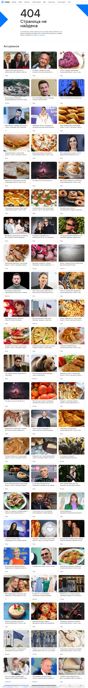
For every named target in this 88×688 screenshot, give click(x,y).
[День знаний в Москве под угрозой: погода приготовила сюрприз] (71, 478)
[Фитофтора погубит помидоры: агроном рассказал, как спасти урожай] (44, 395)
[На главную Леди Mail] (7, 2)
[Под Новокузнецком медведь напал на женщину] (44, 367)
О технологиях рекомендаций (37, 686)
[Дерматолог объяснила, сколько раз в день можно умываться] (16, 423)
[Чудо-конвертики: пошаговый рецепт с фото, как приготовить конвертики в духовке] (71, 120)
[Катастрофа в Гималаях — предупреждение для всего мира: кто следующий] (16, 92)
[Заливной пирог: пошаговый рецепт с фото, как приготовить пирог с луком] (16, 147)
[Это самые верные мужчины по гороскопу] (16, 367)
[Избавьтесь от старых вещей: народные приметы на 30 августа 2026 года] (71, 588)
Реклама (16, 686)
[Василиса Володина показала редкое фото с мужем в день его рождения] (16, 560)
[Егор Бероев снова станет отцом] (44, 560)
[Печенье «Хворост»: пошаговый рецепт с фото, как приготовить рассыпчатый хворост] (16, 450)
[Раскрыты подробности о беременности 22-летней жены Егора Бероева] (44, 230)
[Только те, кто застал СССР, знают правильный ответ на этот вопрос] (44, 643)
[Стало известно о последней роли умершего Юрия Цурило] (44, 505)
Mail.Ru (3, 686)
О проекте (25, 686)
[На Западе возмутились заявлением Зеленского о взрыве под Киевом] (16, 285)
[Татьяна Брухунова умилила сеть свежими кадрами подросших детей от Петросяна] (71, 230)
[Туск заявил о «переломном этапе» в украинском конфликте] (44, 671)
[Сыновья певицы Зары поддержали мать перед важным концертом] (16, 533)
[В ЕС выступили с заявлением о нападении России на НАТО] (16, 643)
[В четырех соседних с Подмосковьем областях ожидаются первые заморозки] (71, 450)
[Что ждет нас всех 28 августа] (16, 395)
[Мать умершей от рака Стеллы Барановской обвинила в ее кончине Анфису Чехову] (71, 147)
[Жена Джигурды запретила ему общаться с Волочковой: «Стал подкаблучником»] (16, 588)
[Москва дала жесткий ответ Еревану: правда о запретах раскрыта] (44, 312)
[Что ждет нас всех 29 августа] (44, 175)
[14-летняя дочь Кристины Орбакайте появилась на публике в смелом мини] (44, 478)
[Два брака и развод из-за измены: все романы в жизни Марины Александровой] (16, 230)
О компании (10, 686)
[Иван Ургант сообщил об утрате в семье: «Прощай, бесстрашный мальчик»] (16, 120)
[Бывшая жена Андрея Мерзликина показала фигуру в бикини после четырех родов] (71, 533)
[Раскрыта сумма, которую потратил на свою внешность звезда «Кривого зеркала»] (44, 64)
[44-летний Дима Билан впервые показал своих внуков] (44, 92)
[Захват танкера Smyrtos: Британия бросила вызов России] (71, 257)
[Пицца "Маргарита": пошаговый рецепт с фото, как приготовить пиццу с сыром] (71, 312)
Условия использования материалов (72, 686)
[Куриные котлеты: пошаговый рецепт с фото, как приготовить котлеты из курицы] (71, 367)
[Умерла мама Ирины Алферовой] (71, 92)
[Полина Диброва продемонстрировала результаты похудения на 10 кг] (71, 505)
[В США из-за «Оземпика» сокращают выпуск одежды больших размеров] (44, 588)
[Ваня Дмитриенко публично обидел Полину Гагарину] (16, 312)
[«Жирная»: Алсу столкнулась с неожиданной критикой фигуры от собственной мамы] (44, 120)
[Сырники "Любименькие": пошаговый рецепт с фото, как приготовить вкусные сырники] (71, 340)
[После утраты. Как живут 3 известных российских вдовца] (44, 423)
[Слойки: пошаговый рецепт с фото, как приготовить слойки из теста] (71, 671)
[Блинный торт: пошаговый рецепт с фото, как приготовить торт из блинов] (44, 450)
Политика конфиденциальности (54, 686)
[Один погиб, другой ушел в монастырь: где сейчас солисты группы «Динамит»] (16, 64)
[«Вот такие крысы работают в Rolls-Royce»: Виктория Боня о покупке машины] (44, 285)
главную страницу (39, 35)
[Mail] (2, 2)
